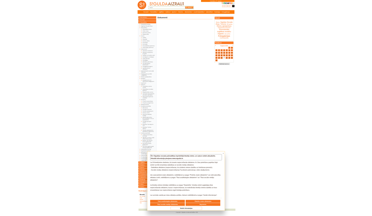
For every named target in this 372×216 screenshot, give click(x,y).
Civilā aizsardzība (145, 133)
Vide (141, 202)
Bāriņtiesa (145, 107)
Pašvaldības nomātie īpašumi (148, 89)
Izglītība (161, 12)
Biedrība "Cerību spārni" (147, 128)
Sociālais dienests (147, 109)
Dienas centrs (146, 112)
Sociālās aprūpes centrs (147, 122)
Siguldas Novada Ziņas (146, 26)
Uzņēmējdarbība (199, 12)
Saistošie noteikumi (148, 50)
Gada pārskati (146, 58)
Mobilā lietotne (145, 104)
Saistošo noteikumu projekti (148, 53)
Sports (174, 12)
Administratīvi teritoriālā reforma (147, 71)
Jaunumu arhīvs (147, 32)
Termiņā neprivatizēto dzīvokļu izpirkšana (148, 94)
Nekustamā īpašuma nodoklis (148, 97)
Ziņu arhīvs (227, 34)
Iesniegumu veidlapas (148, 57)
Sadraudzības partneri (145, 201)
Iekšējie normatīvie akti (149, 55)
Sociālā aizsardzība (146, 106)
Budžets (143, 78)
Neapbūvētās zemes (148, 92)
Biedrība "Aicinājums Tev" (148, 125)
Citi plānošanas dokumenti (146, 64)
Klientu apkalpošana (146, 76)
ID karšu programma (148, 103)
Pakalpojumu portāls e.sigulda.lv (146, 74)
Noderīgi (217, 12)
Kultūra (167, 12)
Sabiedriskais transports (224, 27)
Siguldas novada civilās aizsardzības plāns (148, 138)
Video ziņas (146, 31)
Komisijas (145, 44)
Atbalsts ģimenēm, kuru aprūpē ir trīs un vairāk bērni (148, 118)
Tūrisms (180, 12)
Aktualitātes (143, 17)
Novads (145, 12)
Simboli (141, 199)
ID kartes (143, 99)
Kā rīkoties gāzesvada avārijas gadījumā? (148, 147)
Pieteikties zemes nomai (147, 87)
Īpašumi (143, 84)
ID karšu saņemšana (148, 101)
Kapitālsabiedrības (146, 151)
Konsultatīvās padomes (149, 45)
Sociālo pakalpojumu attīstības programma (148, 130)
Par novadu (142, 196)
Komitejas (145, 42)
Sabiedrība (209, 12)
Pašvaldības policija (146, 149)
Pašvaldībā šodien (147, 29)
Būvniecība (188, 12)
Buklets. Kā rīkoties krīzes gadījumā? (147, 141)
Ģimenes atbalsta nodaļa (147, 115)
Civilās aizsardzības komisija (147, 135)
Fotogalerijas (226, 12)
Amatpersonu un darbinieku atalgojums (148, 80)
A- (223, 6)
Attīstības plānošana (148, 62)
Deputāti (145, 39)
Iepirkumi (143, 83)
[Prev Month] (215, 45)
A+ (228, 6)
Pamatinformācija (145, 24)
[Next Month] (232, 45)
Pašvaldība (153, 12)
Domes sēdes (146, 41)
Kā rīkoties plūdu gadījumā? (147, 144)
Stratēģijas (145, 60)
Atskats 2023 (146, 34)
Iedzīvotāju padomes (148, 47)
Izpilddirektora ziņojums (146, 68)
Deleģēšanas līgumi (148, 66)
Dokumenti (144, 49)
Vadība (144, 37)
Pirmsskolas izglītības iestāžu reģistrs (224, 31)
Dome (142, 36)
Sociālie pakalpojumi (148, 111)
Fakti (141, 197)
